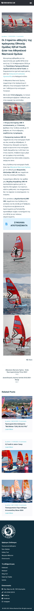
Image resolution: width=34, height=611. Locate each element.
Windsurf (4, 571)
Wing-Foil (5, 574)
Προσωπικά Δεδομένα (9, 546)
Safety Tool (5, 552)
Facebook (6, 598)
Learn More (9, 429)
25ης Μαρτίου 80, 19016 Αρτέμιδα (14, 589)
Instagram (6, 601)
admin (5, 36)
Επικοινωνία (6, 558)
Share (30, 360)
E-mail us (6, 595)
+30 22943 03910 (9, 592)
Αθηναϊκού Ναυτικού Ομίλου (20, 167)
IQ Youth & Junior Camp (13, 444)
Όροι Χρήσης (6, 549)
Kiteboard (5, 567)
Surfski (4, 580)
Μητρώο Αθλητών (7, 555)
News (5, 30)
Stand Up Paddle (7, 577)
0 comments (20, 36)
